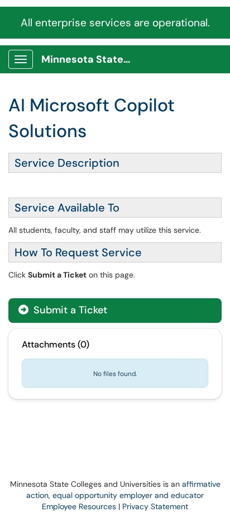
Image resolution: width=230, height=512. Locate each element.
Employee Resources (79, 506)
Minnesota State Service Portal (90, 59)
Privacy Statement (155, 506)
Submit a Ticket (69, 310)
